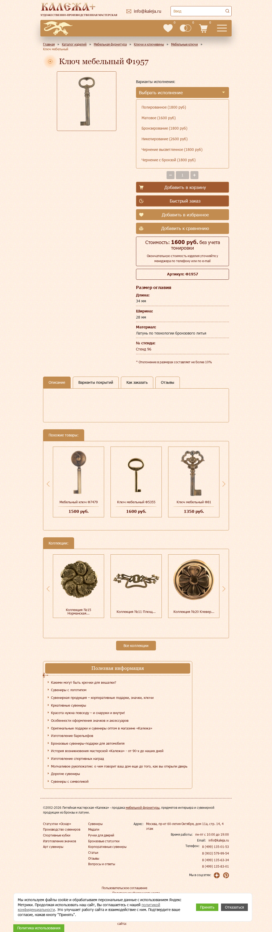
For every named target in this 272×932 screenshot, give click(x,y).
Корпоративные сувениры (107, 846)
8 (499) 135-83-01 (215, 866)
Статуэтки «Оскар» (57, 824)
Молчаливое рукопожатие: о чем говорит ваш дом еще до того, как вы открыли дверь (119, 766)
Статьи (93, 852)
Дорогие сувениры (65, 774)
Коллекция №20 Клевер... (193, 611)
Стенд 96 (143, 349)
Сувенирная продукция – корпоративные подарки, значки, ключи (102, 697)
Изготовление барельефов (72, 735)
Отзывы (93, 858)
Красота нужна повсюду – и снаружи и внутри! (88, 713)
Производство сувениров (61, 829)
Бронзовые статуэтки (104, 841)
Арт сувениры (53, 846)
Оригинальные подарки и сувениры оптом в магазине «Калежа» (101, 728)
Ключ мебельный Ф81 (194, 502)
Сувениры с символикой (69, 781)
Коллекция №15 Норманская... (78, 611)
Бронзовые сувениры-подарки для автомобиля (88, 743)
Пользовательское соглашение (124, 888)
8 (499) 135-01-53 (215, 846)
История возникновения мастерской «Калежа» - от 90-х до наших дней (107, 751)
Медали (93, 829)
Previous (48, 483)
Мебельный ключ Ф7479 (79, 502)
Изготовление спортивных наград (77, 758)
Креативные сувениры (68, 705)
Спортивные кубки (56, 835)
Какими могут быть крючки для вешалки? (83, 682)
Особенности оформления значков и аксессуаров (90, 720)
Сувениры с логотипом (68, 690)
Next (224, 483)
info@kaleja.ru (219, 840)
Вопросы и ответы (101, 864)
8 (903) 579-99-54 (215, 853)
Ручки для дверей (101, 835)
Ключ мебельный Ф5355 (136, 502)
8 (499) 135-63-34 (215, 860)
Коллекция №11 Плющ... (136, 611)
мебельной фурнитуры (142, 807)
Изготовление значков (59, 841)
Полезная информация (117, 668)
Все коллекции (136, 645)
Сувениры (95, 824)
